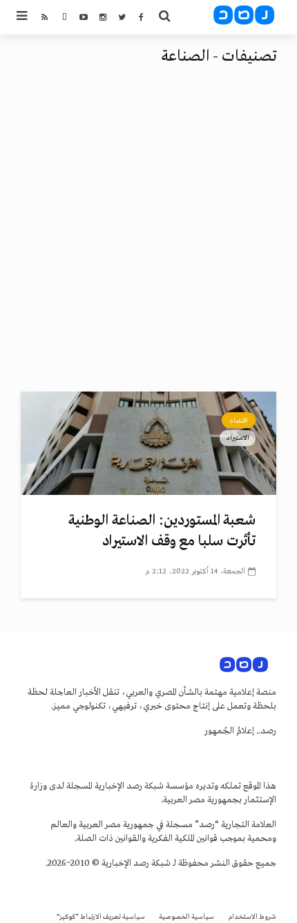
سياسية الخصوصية (186, 917)
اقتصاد (238, 420)
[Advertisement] (148, 236)
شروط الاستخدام (252, 917)
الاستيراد (237, 438)
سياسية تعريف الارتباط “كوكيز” (101, 917)
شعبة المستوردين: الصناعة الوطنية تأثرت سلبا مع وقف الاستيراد (162, 531)
